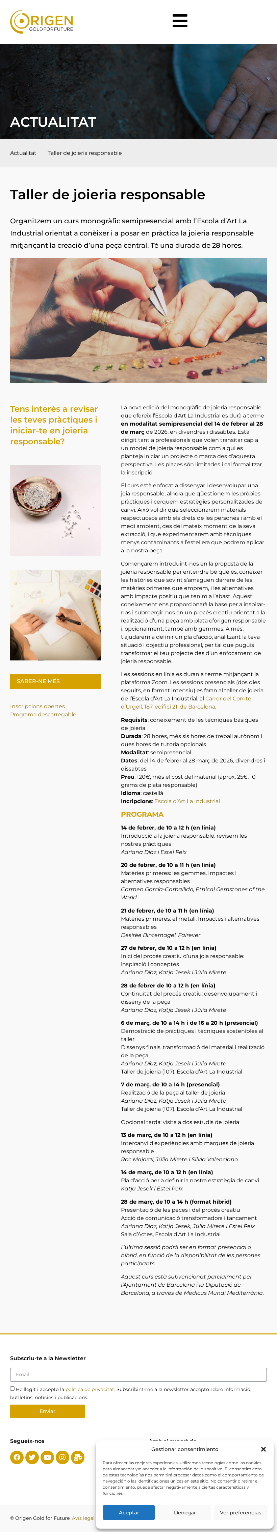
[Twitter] (32, 1457)
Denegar (185, 1512)
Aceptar (129, 1512)
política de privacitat (90, 1389)
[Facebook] (17, 1457)
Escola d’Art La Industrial (187, 801)
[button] (263, 1449)
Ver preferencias (240, 1512)
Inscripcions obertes (37, 706)
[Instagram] (62, 1457)
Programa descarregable (43, 714)
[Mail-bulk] (77, 1457)
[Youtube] (47, 1457)
